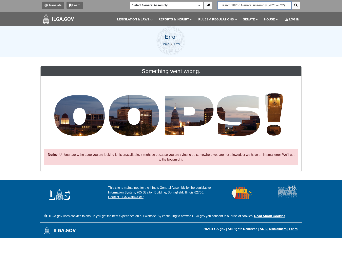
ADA (263, 229)
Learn (293, 229)
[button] (132, 19)
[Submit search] (296, 5)
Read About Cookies (269, 216)
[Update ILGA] (208, 5)
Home (165, 43)
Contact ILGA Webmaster (125, 197)
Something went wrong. (171, 71)
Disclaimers (278, 229)
